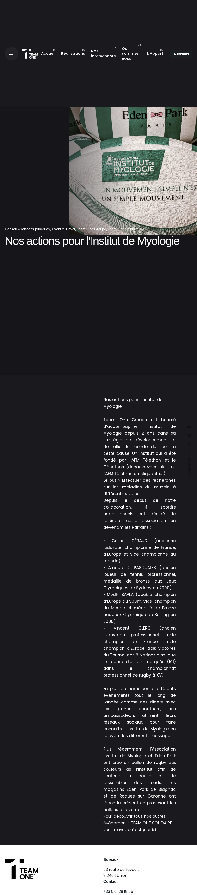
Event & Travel (63, 229)
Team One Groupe (91, 229)
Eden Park (165, 756)
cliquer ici (146, 830)
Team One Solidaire (123, 229)
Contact (181, 53)
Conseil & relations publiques (27, 229)
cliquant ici (151, 473)
